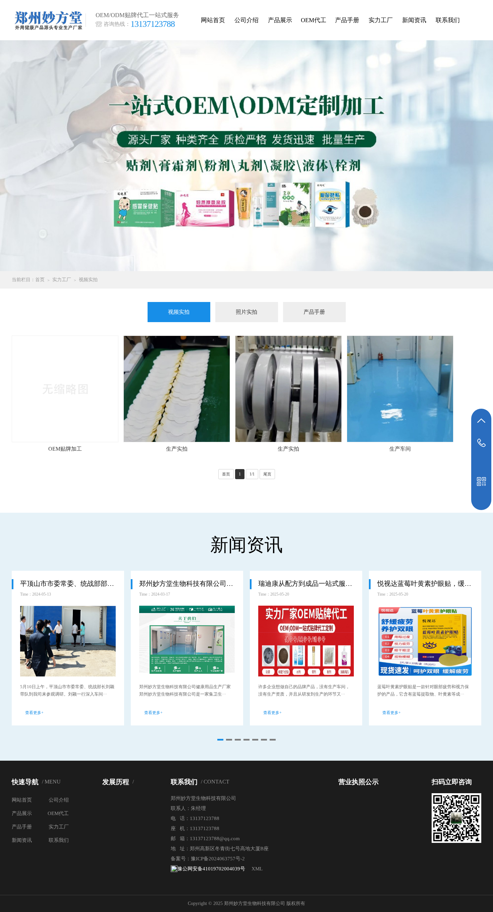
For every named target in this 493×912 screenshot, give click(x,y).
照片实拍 (246, 312)
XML (257, 868)
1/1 (252, 474)
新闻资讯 (414, 20)
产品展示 (280, 20)
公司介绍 (246, 20)
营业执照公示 (358, 782)
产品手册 (347, 20)
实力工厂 (381, 20)
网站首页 (213, 20)
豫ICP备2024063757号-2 (218, 858)
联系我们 (448, 20)
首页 (40, 279)
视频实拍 (88, 279)
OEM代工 (313, 20)
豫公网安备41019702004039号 (211, 868)
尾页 (267, 474)
